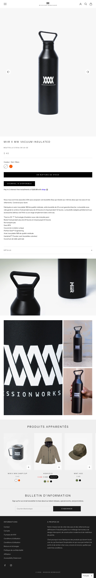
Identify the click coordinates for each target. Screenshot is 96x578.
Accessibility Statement (12, 558)
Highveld (48, 473)
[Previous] (8, 71)
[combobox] (88, 575)
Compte (7, 531)
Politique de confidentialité (13, 550)
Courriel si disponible (19, 183)
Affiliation (7, 554)
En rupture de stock (48, 175)
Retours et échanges (11, 546)
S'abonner (66, 509)
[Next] (87, 71)
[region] (48, 72)
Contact (7, 527)
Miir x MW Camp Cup (17, 473)
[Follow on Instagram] (11, 565)
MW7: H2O (78, 473)
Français (86, 576)
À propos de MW (10, 535)
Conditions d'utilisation (12, 538)
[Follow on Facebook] (5, 565)
